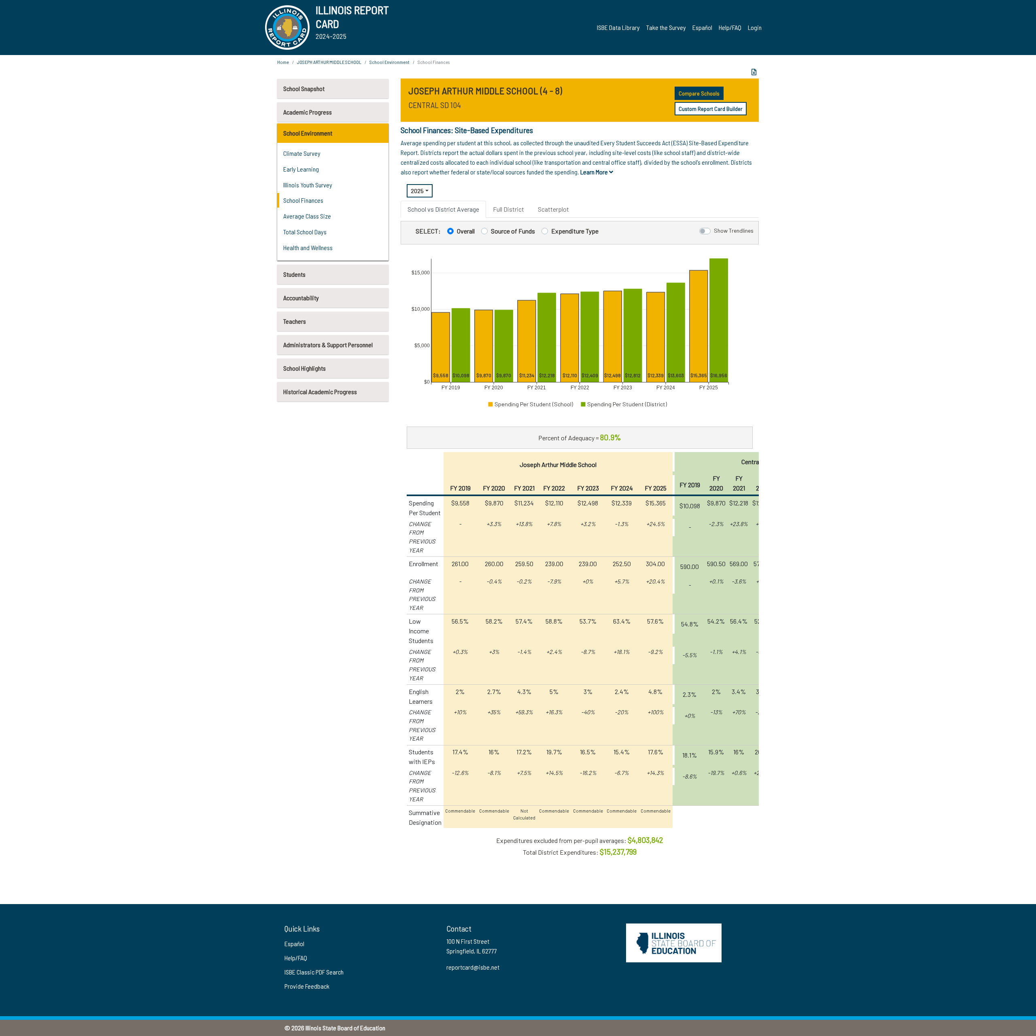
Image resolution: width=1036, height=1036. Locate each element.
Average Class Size (307, 216)
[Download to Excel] (754, 72)
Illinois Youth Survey (307, 185)
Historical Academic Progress (320, 391)
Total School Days (305, 232)
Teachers (294, 321)
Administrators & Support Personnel (328, 344)
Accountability (301, 297)
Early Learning (301, 169)
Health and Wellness (308, 247)
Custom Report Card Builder (711, 108)
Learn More (594, 172)
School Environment (307, 133)
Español (702, 27)
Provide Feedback (306, 986)
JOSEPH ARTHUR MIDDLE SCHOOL (329, 62)
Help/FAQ (730, 27)
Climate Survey (302, 153)
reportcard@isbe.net (472, 967)
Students (294, 274)
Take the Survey (666, 27)
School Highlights (304, 368)
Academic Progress (307, 112)
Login (755, 27)
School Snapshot (304, 88)
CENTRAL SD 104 (434, 105)
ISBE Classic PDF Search (314, 972)
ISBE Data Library (618, 27)
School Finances (303, 200)
